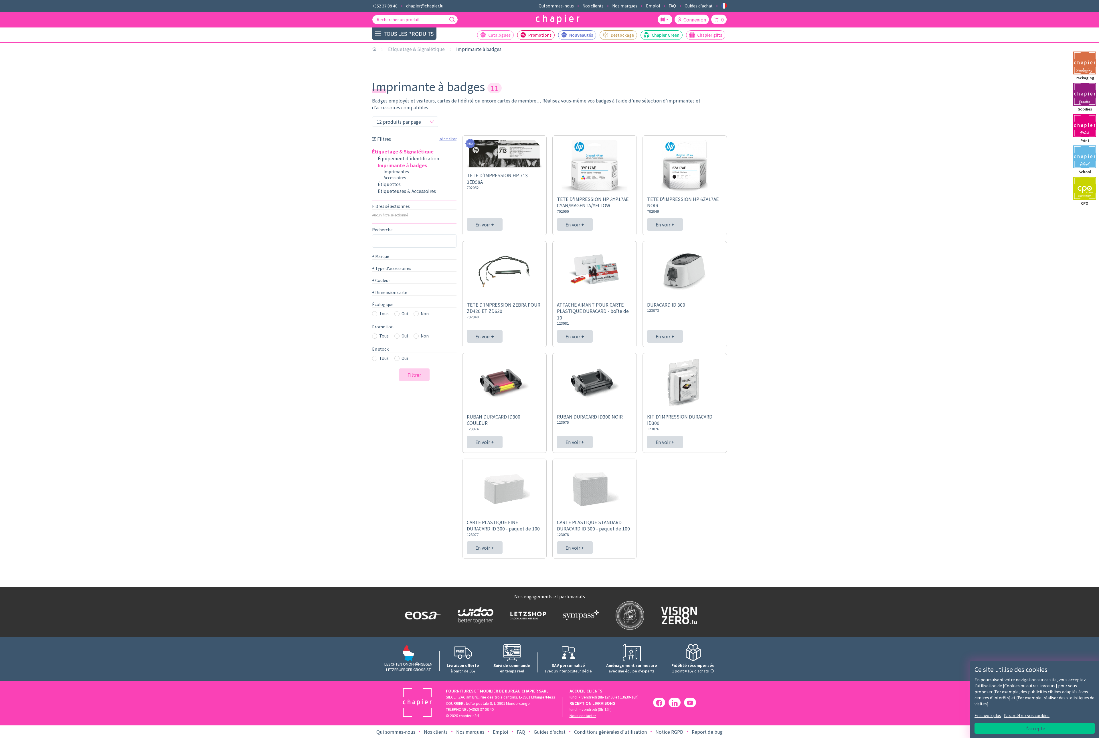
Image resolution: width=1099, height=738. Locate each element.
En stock (380, 349)
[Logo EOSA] (421, 615)
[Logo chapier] (557, 19)
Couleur (381, 280)
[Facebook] (659, 702)
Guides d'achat (699, 6)
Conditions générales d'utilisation (610, 731)
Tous (384, 313)
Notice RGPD (669, 731)
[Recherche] (452, 19)
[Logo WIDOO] (474, 615)
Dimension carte (389, 292)
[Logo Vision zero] (678, 615)
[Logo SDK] (628, 615)
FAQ (672, 6)
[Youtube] (690, 702)
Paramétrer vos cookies (1026, 715)
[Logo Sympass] (579, 615)
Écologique (383, 304)
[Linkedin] (674, 702)
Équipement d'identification (408, 158)
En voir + (484, 224)
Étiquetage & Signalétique (416, 49)
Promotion (383, 326)
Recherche (382, 229)
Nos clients (593, 6)
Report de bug (707, 731)
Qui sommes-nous (556, 6)
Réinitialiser (447, 138)
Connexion (694, 19)
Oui (405, 313)
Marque (380, 256)
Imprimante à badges (478, 49)
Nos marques (624, 6)
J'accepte (1034, 728)
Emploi (653, 6)
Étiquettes (389, 184)
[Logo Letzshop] (527, 615)
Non (425, 313)
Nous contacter (583, 715)
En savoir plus (988, 715)
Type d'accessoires (391, 268)
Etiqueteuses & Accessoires (407, 191)
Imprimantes (396, 171)
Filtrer (414, 374)
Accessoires (395, 177)
